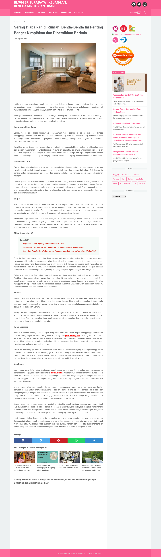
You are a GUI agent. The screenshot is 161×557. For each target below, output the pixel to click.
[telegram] (94, 440)
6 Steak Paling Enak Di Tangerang (127, 123)
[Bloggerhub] (126, 34)
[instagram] (144, 4)
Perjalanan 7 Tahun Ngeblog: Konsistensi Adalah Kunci (43, 244)
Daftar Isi (78, 12)
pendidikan (140, 179)
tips (134, 183)
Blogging (116, 175)
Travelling (66, 12)
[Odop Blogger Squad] (123, 43)
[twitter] (138, 4)
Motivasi (41, 12)
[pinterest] (58, 440)
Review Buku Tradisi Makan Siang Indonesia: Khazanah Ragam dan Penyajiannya (53, 247)
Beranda (17, 12)
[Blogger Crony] (132, 31)
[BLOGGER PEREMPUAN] (115, 31)
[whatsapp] (76, 440)
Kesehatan (29, 12)
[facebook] (133, 4)
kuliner (130, 179)
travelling (142, 183)
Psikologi (53, 12)
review (115, 183)
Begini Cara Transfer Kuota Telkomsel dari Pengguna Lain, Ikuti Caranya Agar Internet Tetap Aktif (59, 251)
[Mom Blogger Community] (116, 43)
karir (124, 179)
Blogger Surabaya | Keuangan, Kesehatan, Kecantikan (40, 4)
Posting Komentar (20, 39)
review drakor (125, 183)
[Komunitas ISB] (123, 31)
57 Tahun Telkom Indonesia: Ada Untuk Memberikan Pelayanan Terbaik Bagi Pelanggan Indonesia (127, 137)
